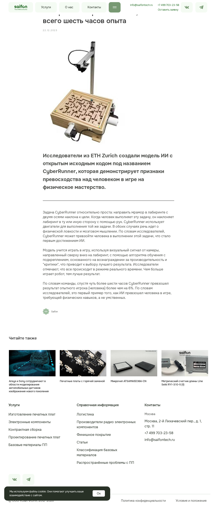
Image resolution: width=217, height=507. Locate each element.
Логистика (85, 414)
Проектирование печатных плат (34, 437)
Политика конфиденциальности (143, 501)
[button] (168, 9)
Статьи (82, 442)
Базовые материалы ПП (27, 445)
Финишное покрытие (94, 434)
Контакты (94, 7)
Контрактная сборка (25, 429)
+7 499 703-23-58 (168, 5)
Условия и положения (191, 501)
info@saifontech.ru (141, 5)
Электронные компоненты (29, 422)
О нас (69, 7)
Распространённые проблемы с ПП (105, 462)
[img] (201, 7)
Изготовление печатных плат (31, 414)
